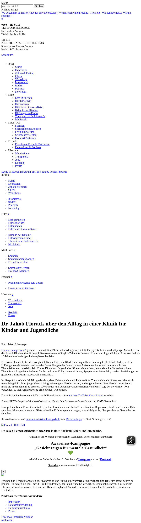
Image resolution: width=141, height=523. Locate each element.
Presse (11, 511)
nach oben (7, 520)
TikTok (35, 171)
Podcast (54, 171)
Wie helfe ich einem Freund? (73, 12)
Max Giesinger (74, 419)
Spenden (53, 465)
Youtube (44, 171)
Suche (4, 2)
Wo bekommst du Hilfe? (14, 12)
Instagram (25, 171)
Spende (63, 171)
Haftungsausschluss (19, 508)
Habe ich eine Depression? (43, 12)
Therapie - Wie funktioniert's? (106, 12)
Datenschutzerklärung (20, 504)
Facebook (14, 171)
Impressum (14, 501)
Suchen (39, 6)
